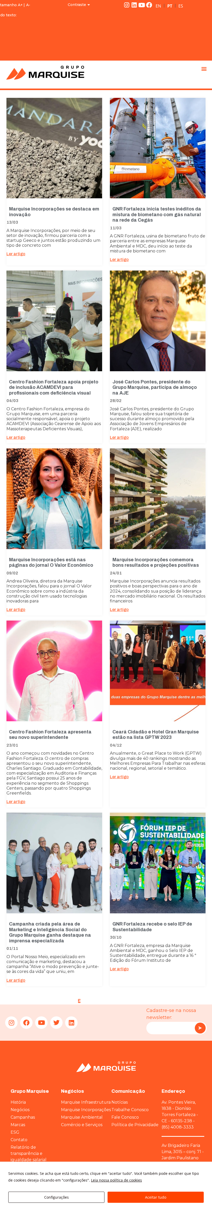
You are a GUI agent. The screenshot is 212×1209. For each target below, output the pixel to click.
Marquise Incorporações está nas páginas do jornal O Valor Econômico (51, 562)
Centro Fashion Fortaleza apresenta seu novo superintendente (50, 734)
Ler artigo (15, 254)
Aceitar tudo (155, 1197)
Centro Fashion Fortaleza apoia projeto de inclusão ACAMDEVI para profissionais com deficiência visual (53, 387)
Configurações (56, 1197)
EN (158, 6)
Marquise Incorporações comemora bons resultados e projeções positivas (155, 562)
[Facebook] (149, 5)
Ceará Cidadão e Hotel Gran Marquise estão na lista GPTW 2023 (155, 734)
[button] (204, 68)
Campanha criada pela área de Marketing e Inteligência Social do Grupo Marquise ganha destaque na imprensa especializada (50, 932)
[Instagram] (127, 5)
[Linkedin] (134, 5)
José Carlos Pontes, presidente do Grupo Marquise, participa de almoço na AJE (154, 387)
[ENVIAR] (200, 1028)
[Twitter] (56, 1022)
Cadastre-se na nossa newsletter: (171, 1014)
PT (169, 6)
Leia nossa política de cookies (116, 1180)
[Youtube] (142, 5)
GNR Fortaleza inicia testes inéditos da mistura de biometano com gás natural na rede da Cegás (156, 214)
